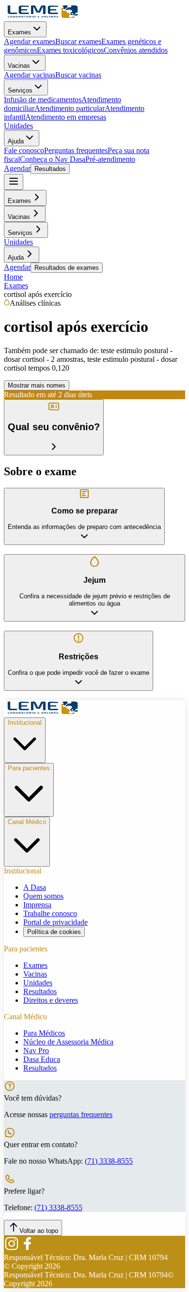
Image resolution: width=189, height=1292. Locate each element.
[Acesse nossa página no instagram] (11, 1249)
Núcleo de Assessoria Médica (68, 1042)
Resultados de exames (66, 267)
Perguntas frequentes (76, 150)
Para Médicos (44, 1033)
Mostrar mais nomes (36, 385)
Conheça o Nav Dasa (52, 159)
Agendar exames (29, 41)
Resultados (50, 168)
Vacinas (19, 65)
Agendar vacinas (29, 75)
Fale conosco (24, 150)
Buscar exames (78, 41)
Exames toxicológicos (70, 50)
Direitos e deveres (50, 1000)
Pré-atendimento (110, 159)
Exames (19, 32)
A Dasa (34, 887)
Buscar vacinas (78, 75)
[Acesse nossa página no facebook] (27, 1249)
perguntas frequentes (80, 1114)
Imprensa (37, 905)
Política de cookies (54, 931)
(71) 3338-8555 (109, 1161)
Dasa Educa (41, 1059)
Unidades (18, 126)
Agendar (17, 168)
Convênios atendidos (136, 50)
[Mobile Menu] (13, 182)
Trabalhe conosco (50, 913)
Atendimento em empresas (65, 117)
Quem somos (43, 896)
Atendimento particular (69, 108)
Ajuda (16, 141)
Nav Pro (36, 1050)
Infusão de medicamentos (42, 99)
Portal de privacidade (55, 922)
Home (13, 277)
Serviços (20, 90)
